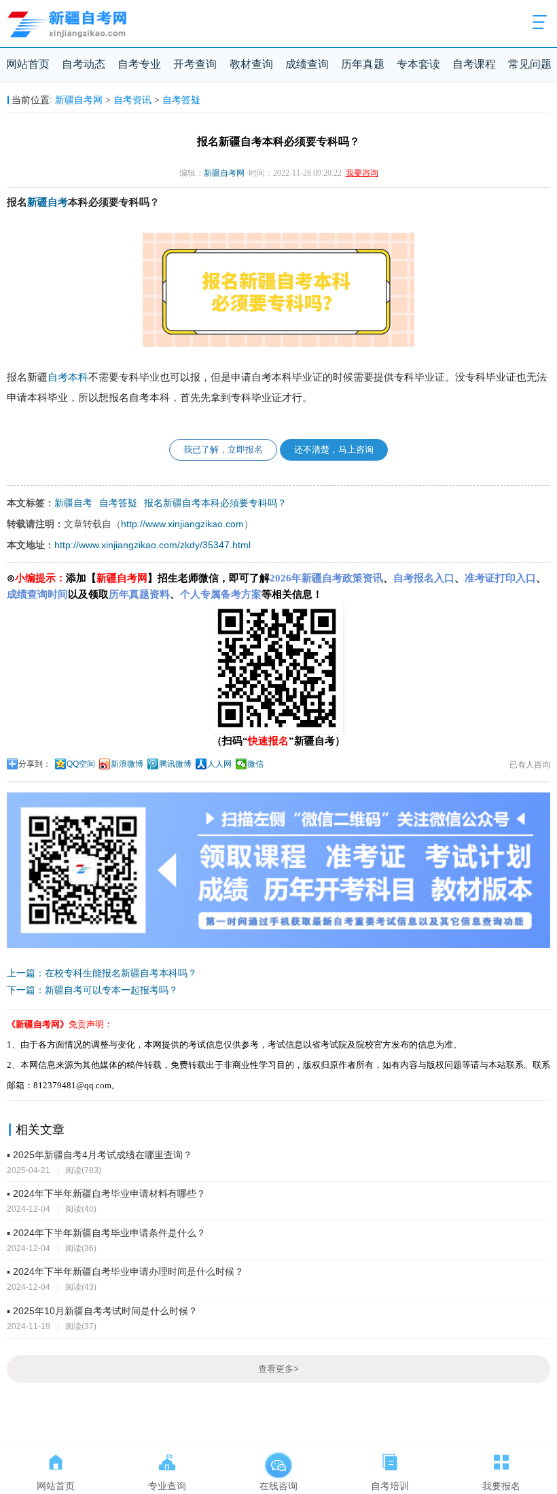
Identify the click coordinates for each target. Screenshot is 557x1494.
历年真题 (362, 64)
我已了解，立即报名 (223, 449)
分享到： (34, 764)
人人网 (219, 764)
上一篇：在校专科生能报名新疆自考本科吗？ (102, 973)
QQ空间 (81, 764)
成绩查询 (307, 64)
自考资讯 (132, 99)
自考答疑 (181, 99)
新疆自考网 (79, 99)
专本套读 (418, 64)
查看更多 (278, 1369)
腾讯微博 (175, 764)
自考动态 (83, 64)
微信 (255, 764)
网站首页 (28, 64)
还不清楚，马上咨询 (334, 449)
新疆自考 (47, 202)
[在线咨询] (278, 1459)
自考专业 (139, 64)
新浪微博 (127, 764)
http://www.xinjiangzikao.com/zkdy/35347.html (152, 544)
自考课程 (474, 64)
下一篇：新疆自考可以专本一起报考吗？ (92, 989)
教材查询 (251, 64)
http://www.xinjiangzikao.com (182, 523)
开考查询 (195, 64)
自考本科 (68, 377)
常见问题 (530, 64)
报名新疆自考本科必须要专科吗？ (215, 502)
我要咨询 (362, 173)
